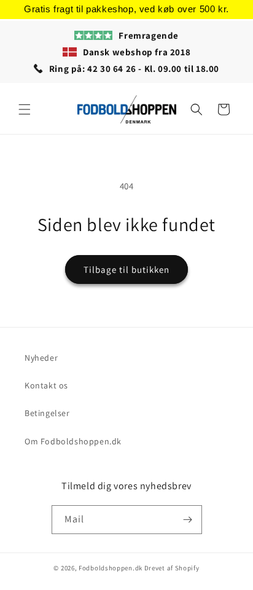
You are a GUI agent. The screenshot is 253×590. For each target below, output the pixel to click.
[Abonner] (187, 519)
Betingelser (47, 413)
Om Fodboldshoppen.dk (73, 441)
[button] (24, 109)
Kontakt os (46, 385)
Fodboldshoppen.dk (110, 568)
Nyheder (41, 357)
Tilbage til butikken (126, 269)
